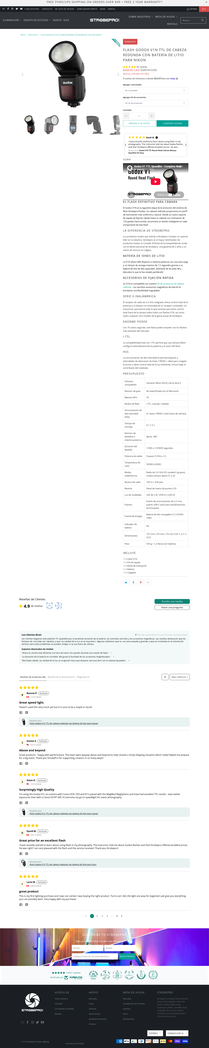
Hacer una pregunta (172, 607)
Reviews (58, 1014)
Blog (102, 9)
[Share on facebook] (21, 713)
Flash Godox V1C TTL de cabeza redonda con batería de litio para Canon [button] (64, 723)
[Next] (118, 75)
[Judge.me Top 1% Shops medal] (141, 975)
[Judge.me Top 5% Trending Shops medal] (153, 975)
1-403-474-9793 (31, 9)
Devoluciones (94, 1014)
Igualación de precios (98, 1019)
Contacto (47, 9)
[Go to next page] (122, 916)
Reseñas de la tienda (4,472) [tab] (61, 677)
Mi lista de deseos (64, 9)
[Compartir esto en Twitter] (126, 582)
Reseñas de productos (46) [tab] (32, 677)
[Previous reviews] (125, 145)
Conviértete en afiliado (64, 1008)
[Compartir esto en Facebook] (133, 582)
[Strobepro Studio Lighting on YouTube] (21, 9)
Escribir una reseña (172, 601)
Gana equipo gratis (87, 9)
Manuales (93, 998)
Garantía (92, 1008)
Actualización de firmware (134, 1003)
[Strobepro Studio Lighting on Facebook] (8, 9)
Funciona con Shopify (75, 1043)
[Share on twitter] (26, 713)
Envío (91, 1003)
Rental (111, 9)
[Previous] (22, 75)
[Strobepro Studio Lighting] (104, 20)
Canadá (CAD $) (175, 1033)
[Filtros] (165, 677)
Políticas (92, 1024)
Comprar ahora (172, 123)
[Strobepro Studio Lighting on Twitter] (16, 9)
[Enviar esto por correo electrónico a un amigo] (148, 582)
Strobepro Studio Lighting (38, 1041)
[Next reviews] (186, 145)
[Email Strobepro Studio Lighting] (3, 9)
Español (153, 1033)
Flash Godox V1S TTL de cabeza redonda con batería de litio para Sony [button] (63, 864)
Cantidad (127, 110)
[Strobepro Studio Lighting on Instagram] (12, 9)
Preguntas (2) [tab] (83, 677)
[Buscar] (202, 20)
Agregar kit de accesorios (134, 97)
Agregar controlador (132, 84)
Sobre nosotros (61, 998)
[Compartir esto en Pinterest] (141, 582)
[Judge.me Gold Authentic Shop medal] (129, 975)
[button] (12, 20)
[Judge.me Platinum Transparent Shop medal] (105, 975)
